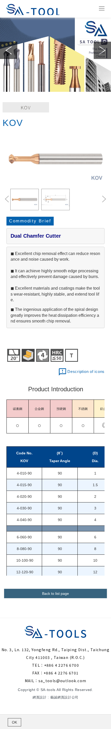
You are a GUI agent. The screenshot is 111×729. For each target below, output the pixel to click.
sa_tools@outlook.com (62, 680)
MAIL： (31, 680)
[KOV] (55, 159)
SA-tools (32, 9)
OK (14, 722)
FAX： (38, 672)
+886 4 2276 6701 (61, 672)
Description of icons (86, 371)
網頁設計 (40, 697)
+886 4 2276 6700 (61, 665)
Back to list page (55, 593)
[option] (55, 55)
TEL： (38, 665)
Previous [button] (8, 50)
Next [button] (102, 50)
